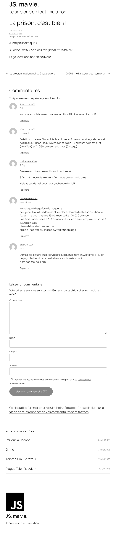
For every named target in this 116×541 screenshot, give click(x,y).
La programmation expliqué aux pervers (32, 73)
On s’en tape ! (15, 33)
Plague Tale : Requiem (21, 468)
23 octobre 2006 (27, 104)
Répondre (24, 120)
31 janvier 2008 (27, 244)
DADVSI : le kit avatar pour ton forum (86, 73)
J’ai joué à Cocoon (18, 440)
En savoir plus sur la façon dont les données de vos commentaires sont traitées (56, 410)
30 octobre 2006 (27, 129)
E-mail (13, 351)
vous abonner (84, 379)
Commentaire (16, 300)
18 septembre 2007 (28, 198)
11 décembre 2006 (28, 161)
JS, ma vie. (24, 4)
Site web (13, 365)
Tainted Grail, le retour (21, 459)
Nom (12, 337)
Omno (10, 449)
